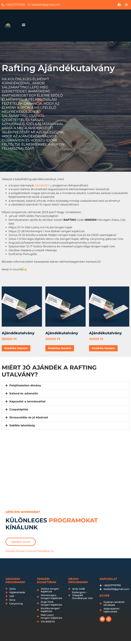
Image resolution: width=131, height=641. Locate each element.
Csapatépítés (18, 409)
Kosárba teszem (16, 348)
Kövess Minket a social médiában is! (29, 551)
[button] (23, 25)
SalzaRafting (43, 185)
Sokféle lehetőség (22, 425)
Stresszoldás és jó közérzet (28, 417)
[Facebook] (119, 5)
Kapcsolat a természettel (27, 401)
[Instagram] (126, 5)
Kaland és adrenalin (23, 393)
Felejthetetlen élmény (25, 385)
